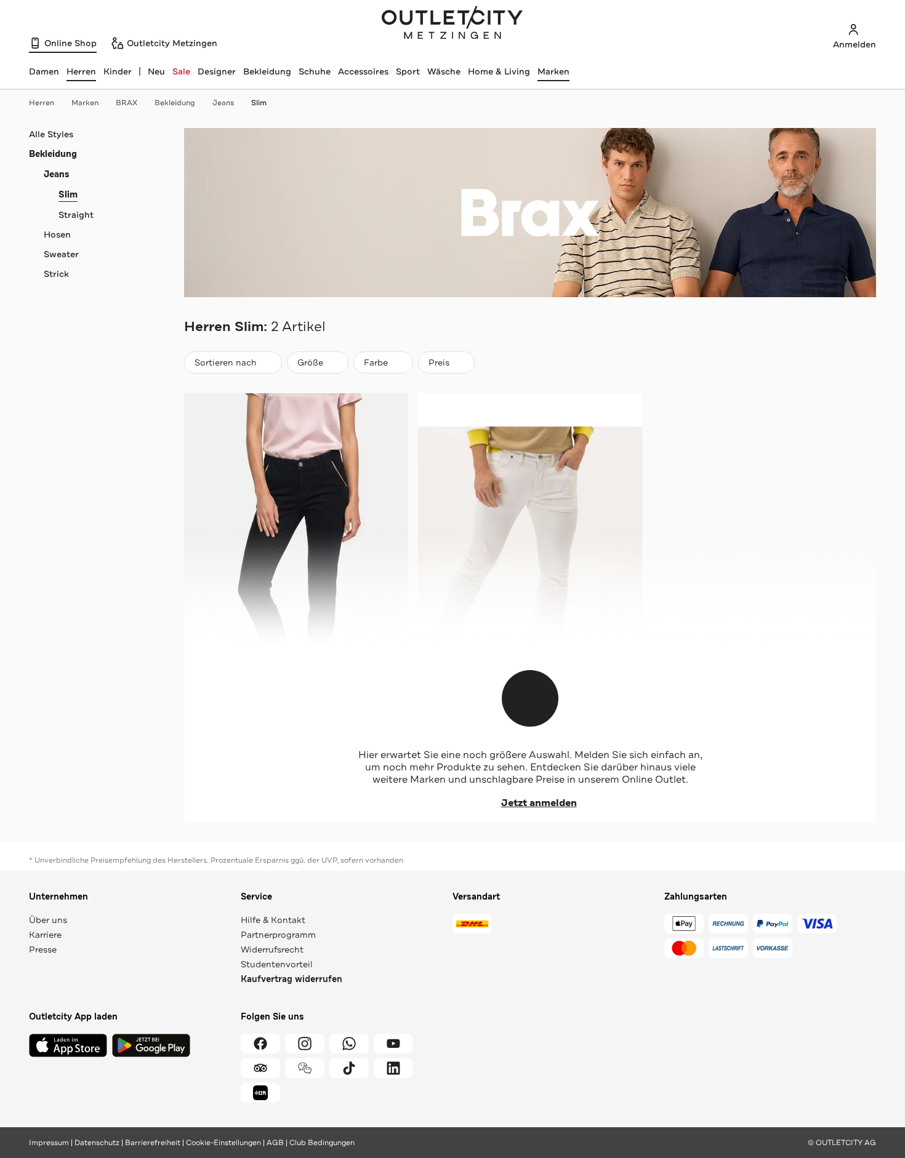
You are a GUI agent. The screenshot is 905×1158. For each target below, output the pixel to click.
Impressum (49, 1143)
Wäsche (444, 71)
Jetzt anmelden (539, 803)
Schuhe (315, 71)
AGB (275, 1143)
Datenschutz (96, 1143)
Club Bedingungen (322, 1143)
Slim (259, 103)
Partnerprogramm (278, 934)
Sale (181, 71)
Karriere (45, 934)
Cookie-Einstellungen (223, 1143)
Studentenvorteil (277, 964)
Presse (43, 949)
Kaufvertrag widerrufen (291, 979)
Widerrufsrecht (272, 949)
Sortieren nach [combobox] (225, 365)
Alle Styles (51, 134)
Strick (56, 273)
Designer (217, 71)
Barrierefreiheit (152, 1143)
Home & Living (499, 71)
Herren (41, 103)
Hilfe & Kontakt (273, 919)
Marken (553, 71)
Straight (76, 214)
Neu (156, 71)
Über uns (48, 919)
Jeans (223, 103)
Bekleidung (267, 71)
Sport (408, 71)
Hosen (57, 234)
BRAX (126, 103)
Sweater (61, 254)
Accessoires (363, 71)
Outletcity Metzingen (452, 24)
